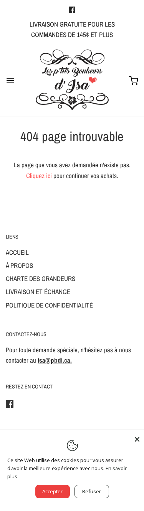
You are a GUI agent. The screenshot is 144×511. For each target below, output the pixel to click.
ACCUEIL (17, 252)
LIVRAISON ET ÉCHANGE (38, 291)
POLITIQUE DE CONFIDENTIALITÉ (49, 305)
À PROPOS (19, 265)
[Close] (137, 437)
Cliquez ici (39, 175)
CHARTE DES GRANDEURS (40, 278)
